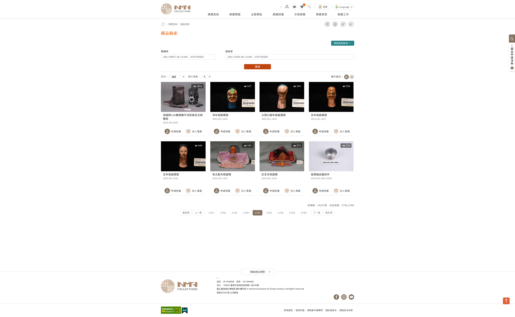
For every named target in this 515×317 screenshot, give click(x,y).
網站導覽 (287, 7)
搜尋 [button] (257, 67)
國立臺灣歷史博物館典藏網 (177, 9)
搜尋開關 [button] (309, 7)
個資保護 (300, 310)
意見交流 (294, 7)
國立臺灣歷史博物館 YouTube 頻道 (351, 297)
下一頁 (316, 212)
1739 (234, 212)
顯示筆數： (194, 76)
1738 (223, 212)
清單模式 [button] (351, 77)
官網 (325, 6)
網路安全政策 (346, 310)
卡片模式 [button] (346, 77)
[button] (342, 43)
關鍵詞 (164, 51)
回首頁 (163, 24)
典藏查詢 (172, 24)
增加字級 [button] (343, 24)
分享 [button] (327, 24)
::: (281, 6)
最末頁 (329, 212)
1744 (292, 212)
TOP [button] (506, 301)
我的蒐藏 (302, 7)
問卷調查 (288, 310)
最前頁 (186, 212)
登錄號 (229, 51)
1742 (269, 212)
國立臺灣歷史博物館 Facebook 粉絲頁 (336, 297)
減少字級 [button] (351, 24)
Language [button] (344, 6)
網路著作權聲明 (315, 310)
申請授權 (176, 131)
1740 (246, 212)
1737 (211, 212)
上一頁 (198, 212)
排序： (164, 76)
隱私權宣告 (331, 310)
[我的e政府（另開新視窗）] (184, 311)
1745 (303, 212)
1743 (280, 212)
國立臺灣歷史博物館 (186, 286)
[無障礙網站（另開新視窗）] (171, 310)
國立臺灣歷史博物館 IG (344, 297)
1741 (257, 212)
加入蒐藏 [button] (197, 131)
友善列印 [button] (335, 24)
